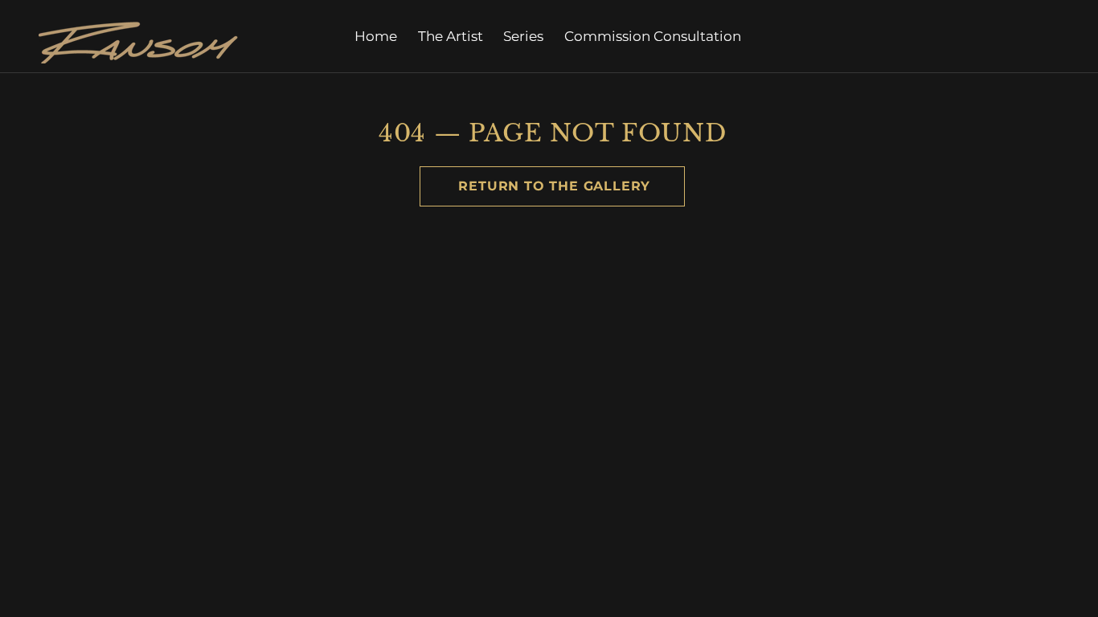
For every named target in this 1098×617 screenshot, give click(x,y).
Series (523, 36)
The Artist (450, 36)
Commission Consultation (652, 36)
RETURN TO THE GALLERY (552, 186)
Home (375, 36)
